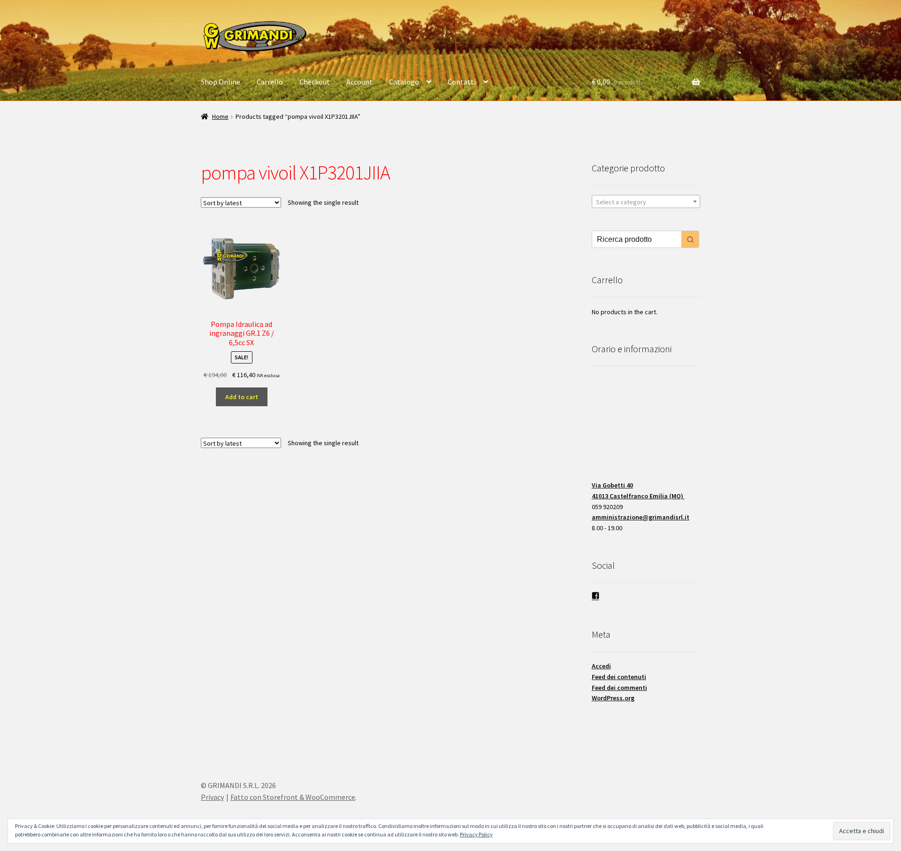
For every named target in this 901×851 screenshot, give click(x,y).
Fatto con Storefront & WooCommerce (292, 797)
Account (359, 81)
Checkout (314, 81)
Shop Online (220, 81)
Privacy (212, 797)
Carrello (270, 81)
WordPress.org (613, 698)
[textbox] (646, 202)
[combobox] (646, 201)
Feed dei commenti (619, 687)
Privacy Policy (476, 834)
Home (220, 116)
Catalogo (404, 81)
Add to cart (241, 397)
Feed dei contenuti (619, 677)
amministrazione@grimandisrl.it (640, 517)
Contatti (462, 81)
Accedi (601, 666)
